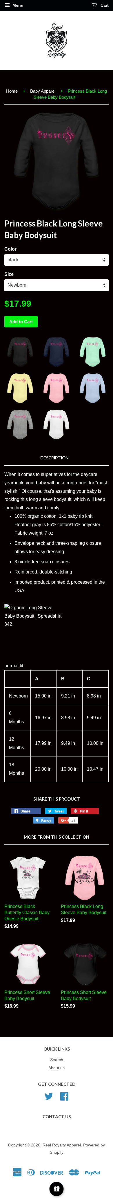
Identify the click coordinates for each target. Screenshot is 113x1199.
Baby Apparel (42, 91)
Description (54, 457)
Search (56, 1060)
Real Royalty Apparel (62, 1145)
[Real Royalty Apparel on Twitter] (48, 1096)
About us (56, 1068)
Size (9, 274)
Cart (104, 5)
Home (12, 91)
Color (10, 249)
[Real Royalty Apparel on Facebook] (64, 1096)
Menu (17, 5)
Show (57, 1189)
